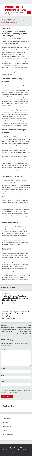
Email (3, 375)
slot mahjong (6, 418)
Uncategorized (6, 28)
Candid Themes (18, 452)
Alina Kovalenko (18, 38)
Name (3, 368)
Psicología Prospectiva (15, 8)
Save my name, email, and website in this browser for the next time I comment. (15, 391)
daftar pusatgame (8, 434)
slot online (6, 430)
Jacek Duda (17, 303)
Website (3, 382)
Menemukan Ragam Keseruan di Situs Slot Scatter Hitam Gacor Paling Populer (15, 314)
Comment (4, 349)
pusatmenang (7, 426)
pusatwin (5, 422)
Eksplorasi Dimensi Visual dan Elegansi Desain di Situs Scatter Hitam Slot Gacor (15, 298)
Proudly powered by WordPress (12, 450)
